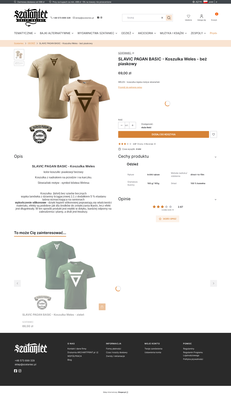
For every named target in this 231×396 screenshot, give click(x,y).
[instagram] (101, 18)
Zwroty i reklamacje (115, 356)
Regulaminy (188, 348)
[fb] (16, 371)
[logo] (39, 348)
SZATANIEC (125, 53)
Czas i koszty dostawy (117, 352)
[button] (169, 18)
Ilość (120, 119)
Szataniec (19, 43)
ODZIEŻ (31, 43)
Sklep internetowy (114, 392)
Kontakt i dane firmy (76, 348)
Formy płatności (113, 348)
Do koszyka (102, 306)
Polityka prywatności (193, 359)
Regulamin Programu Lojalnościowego (193, 354)
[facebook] (98, 18)
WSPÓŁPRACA (74, 356)
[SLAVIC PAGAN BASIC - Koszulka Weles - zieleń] (64, 275)
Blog (69, 360)
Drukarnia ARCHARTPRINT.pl (81, 352)
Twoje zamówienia (153, 348)
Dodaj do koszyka (164, 134)
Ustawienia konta (153, 352)
